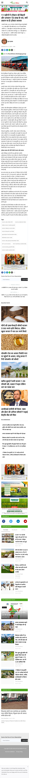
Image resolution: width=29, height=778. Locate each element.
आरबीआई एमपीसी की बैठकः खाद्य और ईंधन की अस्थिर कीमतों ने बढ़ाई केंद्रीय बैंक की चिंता (14, 411)
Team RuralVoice (19, 543)
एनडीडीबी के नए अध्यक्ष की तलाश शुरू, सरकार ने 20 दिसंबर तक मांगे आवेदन (14, 288)
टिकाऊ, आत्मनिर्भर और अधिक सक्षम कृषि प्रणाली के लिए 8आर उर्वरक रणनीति (21, 568)
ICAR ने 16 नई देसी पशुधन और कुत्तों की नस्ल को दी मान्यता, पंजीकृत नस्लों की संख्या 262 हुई (21, 538)
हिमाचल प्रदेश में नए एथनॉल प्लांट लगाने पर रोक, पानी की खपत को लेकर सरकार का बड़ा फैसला (21, 639)
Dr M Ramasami (18, 629)
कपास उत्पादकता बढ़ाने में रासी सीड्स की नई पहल (13, 433)
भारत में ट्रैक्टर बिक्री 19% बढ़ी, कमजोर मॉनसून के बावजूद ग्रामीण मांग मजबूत (13, 712)
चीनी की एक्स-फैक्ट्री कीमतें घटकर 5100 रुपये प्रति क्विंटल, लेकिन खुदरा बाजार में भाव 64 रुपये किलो (14, 328)
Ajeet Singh (4, 617)
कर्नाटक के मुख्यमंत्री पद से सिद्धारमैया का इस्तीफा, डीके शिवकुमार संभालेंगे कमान (21, 585)
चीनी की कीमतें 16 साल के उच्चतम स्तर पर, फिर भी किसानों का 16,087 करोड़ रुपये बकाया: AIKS (21, 553)
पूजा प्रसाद (10, 41)
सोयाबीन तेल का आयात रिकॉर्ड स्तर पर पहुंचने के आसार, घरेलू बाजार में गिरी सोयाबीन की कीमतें (14, 356)
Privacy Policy (19, 751)
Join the (14, 54)
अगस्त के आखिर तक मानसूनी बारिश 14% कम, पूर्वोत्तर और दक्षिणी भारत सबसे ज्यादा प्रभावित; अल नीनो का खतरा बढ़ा (14, 427)
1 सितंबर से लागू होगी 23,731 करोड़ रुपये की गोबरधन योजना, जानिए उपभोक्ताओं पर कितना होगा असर (14, 455)
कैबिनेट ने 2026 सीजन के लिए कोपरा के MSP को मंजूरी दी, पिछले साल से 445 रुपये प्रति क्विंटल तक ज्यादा (15, 295)
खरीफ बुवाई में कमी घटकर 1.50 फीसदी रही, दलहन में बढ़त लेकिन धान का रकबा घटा (13, 384)
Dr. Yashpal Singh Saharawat (19, 575)
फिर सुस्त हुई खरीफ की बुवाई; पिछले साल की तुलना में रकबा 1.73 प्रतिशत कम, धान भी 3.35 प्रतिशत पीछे (14, 446)
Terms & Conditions (10, 751)
